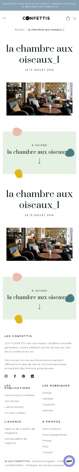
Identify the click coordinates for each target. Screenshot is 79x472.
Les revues (12, 401)
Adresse (47, 410)
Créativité (48, 404)
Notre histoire (51, 428)
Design (47, 392)
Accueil (20, 29)
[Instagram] (6, 376)
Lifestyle (47, 398)
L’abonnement (14, 406)
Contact (47, 452)
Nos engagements (54, 434)
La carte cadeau (15, 412)
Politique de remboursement (45, 465)
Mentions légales (43, 461)
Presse (46, 440)
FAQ (45, 446)
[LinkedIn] (32, 376)
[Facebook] (14, 376)
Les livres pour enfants (19, 395)
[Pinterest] (23, 376)
